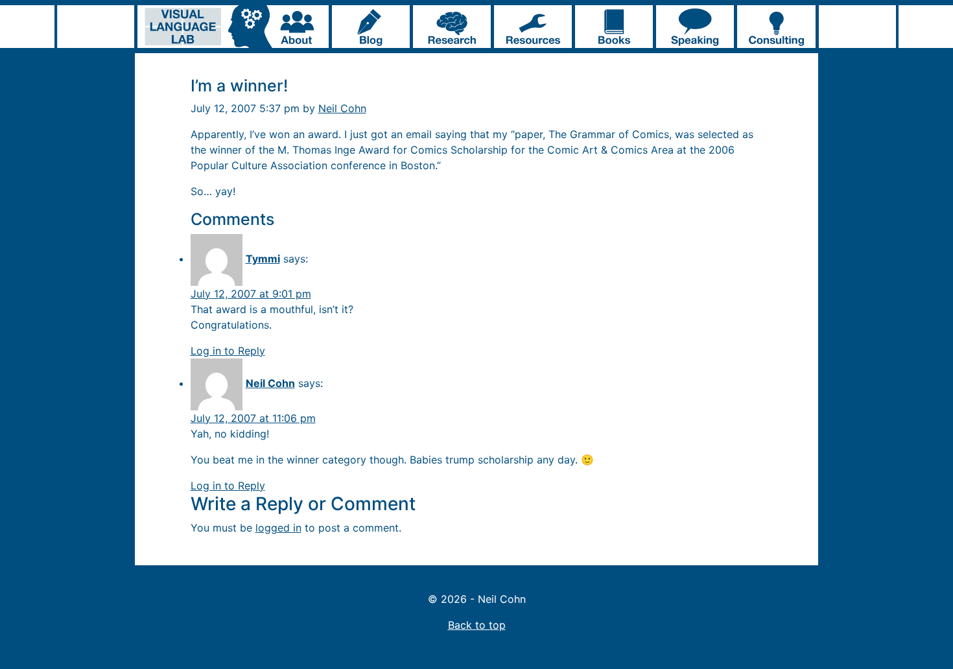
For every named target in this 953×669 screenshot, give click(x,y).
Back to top (477, 624)
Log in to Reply (228, 350)
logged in (278, 527)
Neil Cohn (342, 108)
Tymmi (263, 258)
